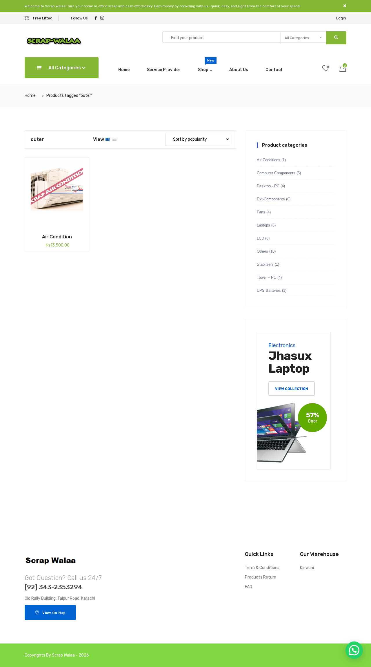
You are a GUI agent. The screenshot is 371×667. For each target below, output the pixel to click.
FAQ (248, 586)
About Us (238, 69)
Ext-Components (271, 199)
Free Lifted (42, 18)
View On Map (54, 613)
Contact (274, 69)
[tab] (108, 140)
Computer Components (276, 173)
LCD (260, 238)
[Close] (344, 5)
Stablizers (265, 264)
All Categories (64, 67)
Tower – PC (266, 277)
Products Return (260, 577)
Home (124, 69)
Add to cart (47, 226)
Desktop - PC (268, 186)
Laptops (263, 225)
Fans (261, 212)
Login (341, 18)
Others (262, 251)
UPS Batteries (269, 290)
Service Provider (164, 69)
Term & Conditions (262, 567)
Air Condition (57, 237)
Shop (206, 65)
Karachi (307, 567)
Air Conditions (268, 160)
